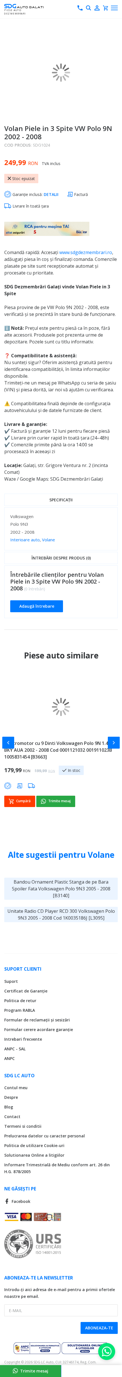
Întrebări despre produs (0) (61, 558)
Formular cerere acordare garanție (38, 1029)
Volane (48, 539)
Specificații (61, 499)
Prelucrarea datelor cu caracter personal (44, 1136)
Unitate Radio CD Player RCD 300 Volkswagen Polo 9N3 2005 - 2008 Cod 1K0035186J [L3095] (61, 914)
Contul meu (16, 1087)
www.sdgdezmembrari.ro (85, 252)
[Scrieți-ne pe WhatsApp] (106, 1351)
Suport (11, 981)
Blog (8, 1107)
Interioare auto (25, 539)
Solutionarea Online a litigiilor (34, 1155)
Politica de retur (20, 1000)
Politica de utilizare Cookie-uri (34, 1145)
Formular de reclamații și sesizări (37, 1020)
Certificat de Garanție (25, 991)
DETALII (51, 194)
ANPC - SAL (15, 1048)
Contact (12, 1116)
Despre (11, 1097)
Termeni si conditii (22, 1126)
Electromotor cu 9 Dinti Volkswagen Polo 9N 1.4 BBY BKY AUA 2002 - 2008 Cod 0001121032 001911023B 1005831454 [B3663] (61, 750)
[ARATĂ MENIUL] (114, 8)
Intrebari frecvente (23, 1039)
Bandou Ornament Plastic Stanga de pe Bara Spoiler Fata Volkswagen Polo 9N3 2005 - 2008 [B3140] (61, 889)
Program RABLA (19, 1010)
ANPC (9, 1058)
